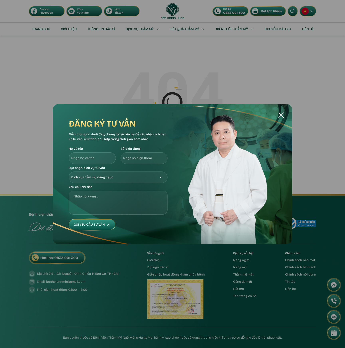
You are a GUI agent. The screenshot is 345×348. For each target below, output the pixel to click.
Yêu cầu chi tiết (80, 187)
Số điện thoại (131, 149)
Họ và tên (76, 149)
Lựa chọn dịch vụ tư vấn (87, 168)
